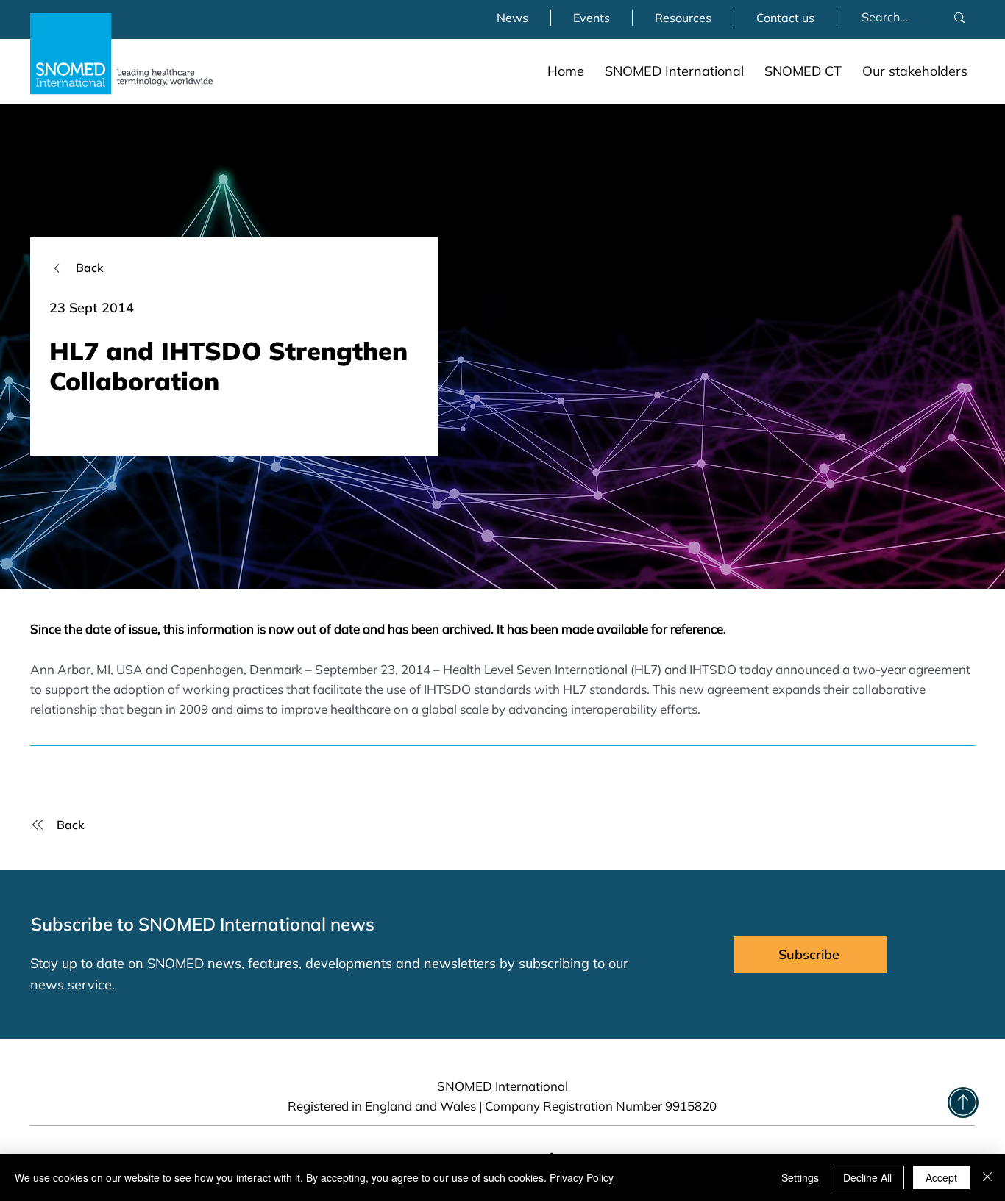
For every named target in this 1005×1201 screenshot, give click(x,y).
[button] (674, 71)
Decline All (867, 1177)
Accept (941, 1177)
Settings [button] (800, 1177)
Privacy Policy (582, 1177)
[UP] (963, 1102)
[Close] (987, 1177)
